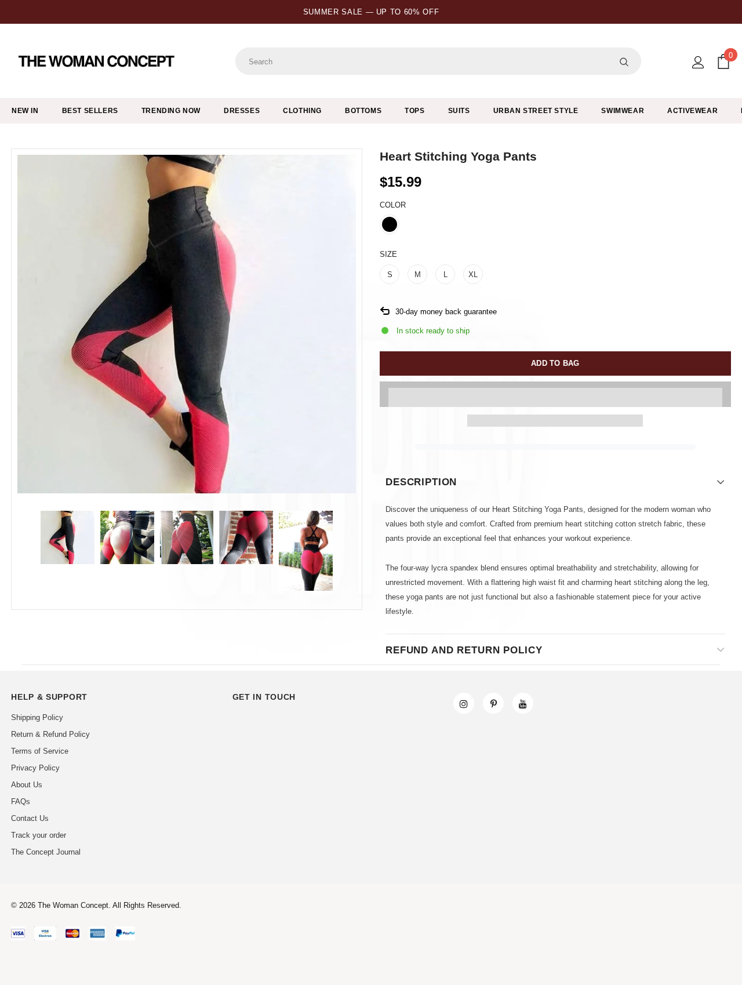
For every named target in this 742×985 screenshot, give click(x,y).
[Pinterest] (493, 703)
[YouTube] (522, 703)
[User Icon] (698, 62)
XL (473, 274)
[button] (555, 394)
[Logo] (97, 61)
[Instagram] (463, 703)
